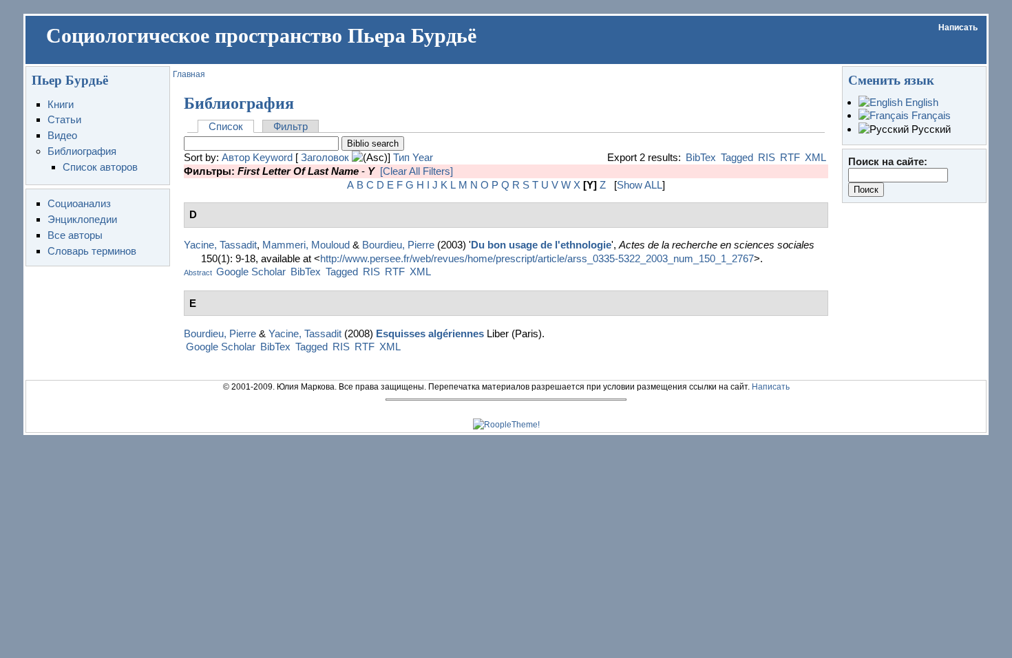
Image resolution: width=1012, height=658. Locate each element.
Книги (61, 104)
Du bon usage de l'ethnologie (541, 245)
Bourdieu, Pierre (398, 245)
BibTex (701, 157)
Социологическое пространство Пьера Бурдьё (261, 35)
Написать (958, 27)
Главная (189, 74)
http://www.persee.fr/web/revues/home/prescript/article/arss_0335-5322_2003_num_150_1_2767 (537, 258)
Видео (62, 135)
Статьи (64, 119)
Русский (930, 129)
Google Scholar (251, 271)
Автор (236, 157)
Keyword (273, 157)
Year (422, 157)
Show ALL (639, 185)
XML (815, 157)
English (920, 102)
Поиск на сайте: (887, 161)
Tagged (737, 157)
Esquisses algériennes (430, 333)
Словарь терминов (92, 251)
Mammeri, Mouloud (306, 245)
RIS (766, 157)
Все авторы (75, 235)
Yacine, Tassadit (220, 245)
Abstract (198, 272)
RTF (790, 157)
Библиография (82, 151)
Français (930, 115)
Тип (401, 157)
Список (226, 126)
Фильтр (290, 126)
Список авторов (100, 167)
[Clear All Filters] (416, 171)
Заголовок (325, 157)
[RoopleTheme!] (506, 424)
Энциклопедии (82, 219)
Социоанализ (79, 203)
